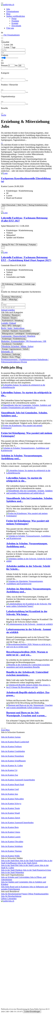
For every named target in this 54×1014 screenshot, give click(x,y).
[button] (27, 32)
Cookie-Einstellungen (32, 1012)
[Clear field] (2, 40)
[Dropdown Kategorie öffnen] (2, 78)
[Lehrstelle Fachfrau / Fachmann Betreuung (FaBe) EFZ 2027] (27, 213)
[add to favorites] (2, 250)
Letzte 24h (8, 45)
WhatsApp (13, 300)
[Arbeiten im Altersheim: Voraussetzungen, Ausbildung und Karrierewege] (29, 584)
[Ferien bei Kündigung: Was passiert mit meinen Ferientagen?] (27, 428)
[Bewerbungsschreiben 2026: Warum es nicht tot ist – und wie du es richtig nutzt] (29, 647)
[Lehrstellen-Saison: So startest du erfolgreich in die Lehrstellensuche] (27, 387)
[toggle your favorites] (2, 35)
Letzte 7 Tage (9, 47)
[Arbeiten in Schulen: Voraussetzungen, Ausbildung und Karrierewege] (27, 450)
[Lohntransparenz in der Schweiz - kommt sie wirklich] (29, 624)
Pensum (4, 65)
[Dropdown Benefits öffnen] (27, 104)
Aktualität (5, 42)
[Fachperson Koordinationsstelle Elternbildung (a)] (27, 173)
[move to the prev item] (2, 728)
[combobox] (27, 73)
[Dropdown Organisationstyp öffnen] (27, 92)
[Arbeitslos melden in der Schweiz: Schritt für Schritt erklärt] (29, 561)
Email (4, 300)
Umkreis (4, 55)
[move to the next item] (5, 728)
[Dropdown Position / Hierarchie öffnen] (27, 80)
